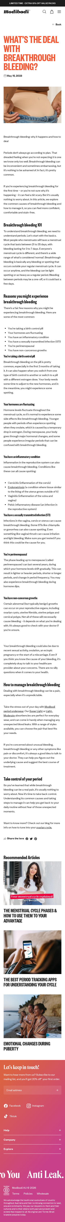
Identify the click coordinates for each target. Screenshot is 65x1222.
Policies (28, 1193)
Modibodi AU (19, 1187)
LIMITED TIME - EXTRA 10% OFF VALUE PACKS (32, 3)
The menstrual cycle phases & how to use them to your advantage (30, 915)
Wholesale (43, 1193)
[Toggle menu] (59, 11)
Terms (15, 1193)
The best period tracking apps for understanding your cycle (30, 982)
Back (58, 24)
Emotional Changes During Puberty (27, 1046)
